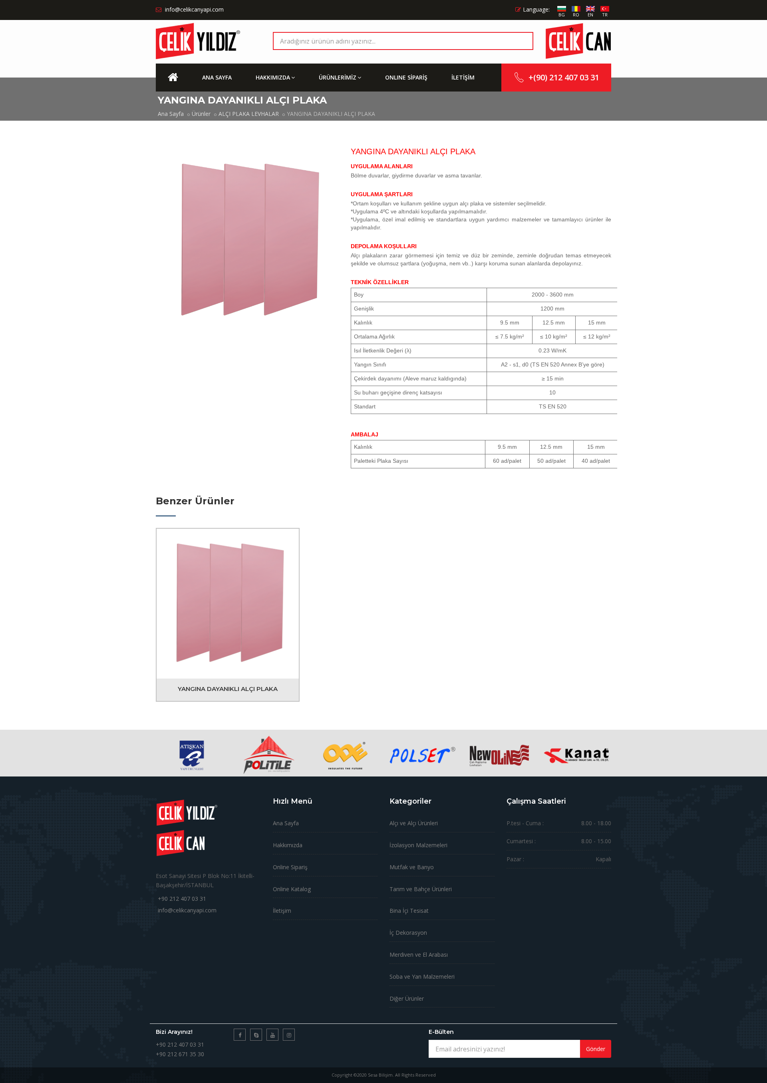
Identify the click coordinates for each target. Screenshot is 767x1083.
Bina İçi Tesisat (409, 910)
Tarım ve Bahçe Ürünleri (420, 889)
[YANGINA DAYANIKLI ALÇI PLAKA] (228, 603)
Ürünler (201, 113)
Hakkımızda (287, 845)
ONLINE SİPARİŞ (406, 77)
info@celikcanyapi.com (187, 910)
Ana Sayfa (171, 113)
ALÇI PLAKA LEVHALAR (249, 113)
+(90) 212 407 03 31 (564, 77)
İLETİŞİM (463, 77)
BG (561, 15)
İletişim (282, 910)
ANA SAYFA (217, 77)
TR (605, 15)
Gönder (595, 1049)
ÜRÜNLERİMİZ (337, 77)
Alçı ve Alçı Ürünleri (413, 823)
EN (590, 15)
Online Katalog (292, 889)
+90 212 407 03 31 (182, 898)
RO (576, 15)
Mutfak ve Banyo (411, 867)
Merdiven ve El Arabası (418, 954)
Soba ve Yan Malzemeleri (422, 976)
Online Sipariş (290, 867)
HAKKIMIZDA (273, 77)
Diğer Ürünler (406, 998)
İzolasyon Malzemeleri (418, 845)
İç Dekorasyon (408, 932)
